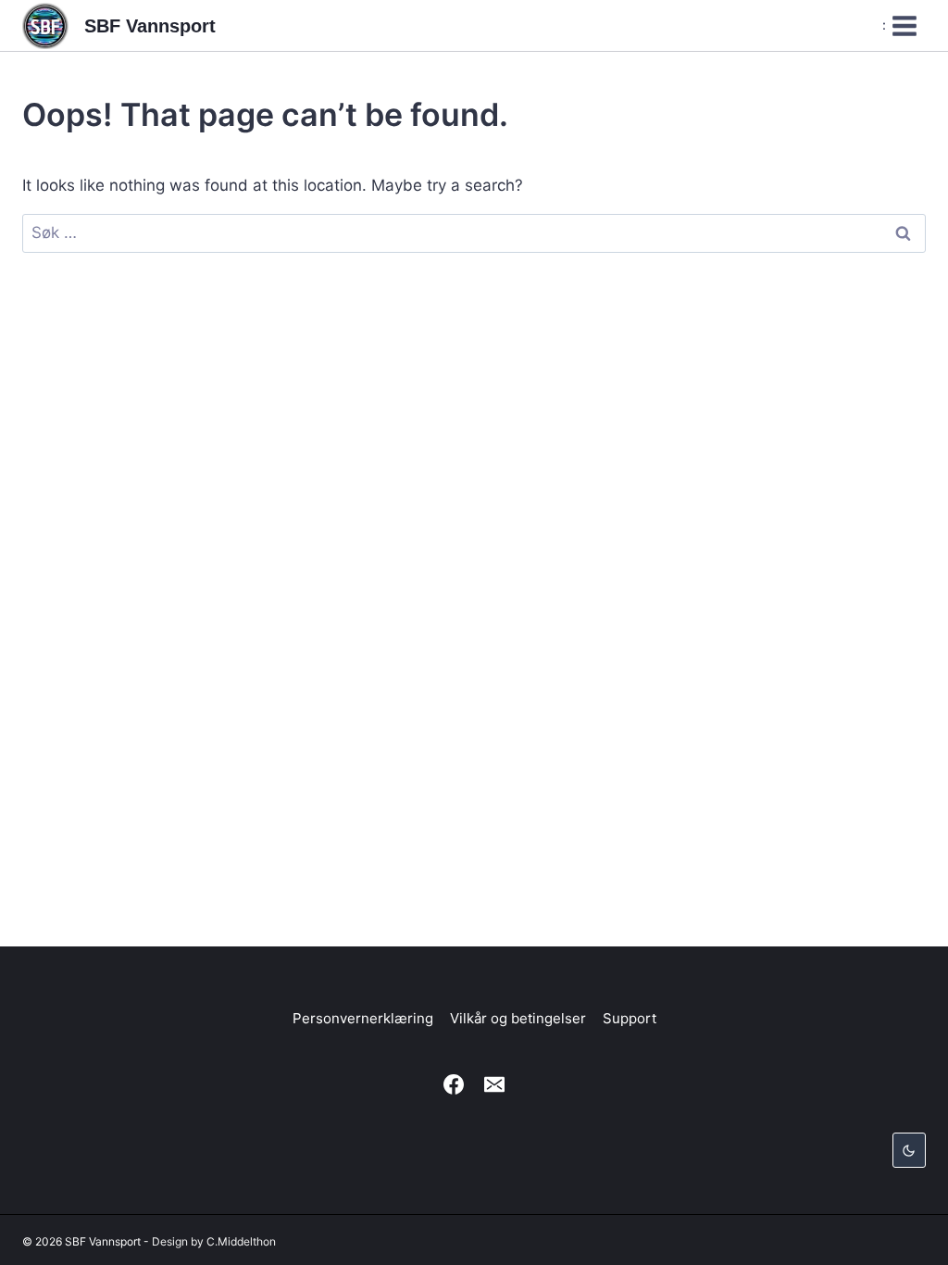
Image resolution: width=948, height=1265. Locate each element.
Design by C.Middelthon (214, 1241)
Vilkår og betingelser (518, 1018)
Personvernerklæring (363, 1018)
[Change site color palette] (909, 1150)
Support (629, 1018)
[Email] (494, 1084)
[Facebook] (453, 1084)
